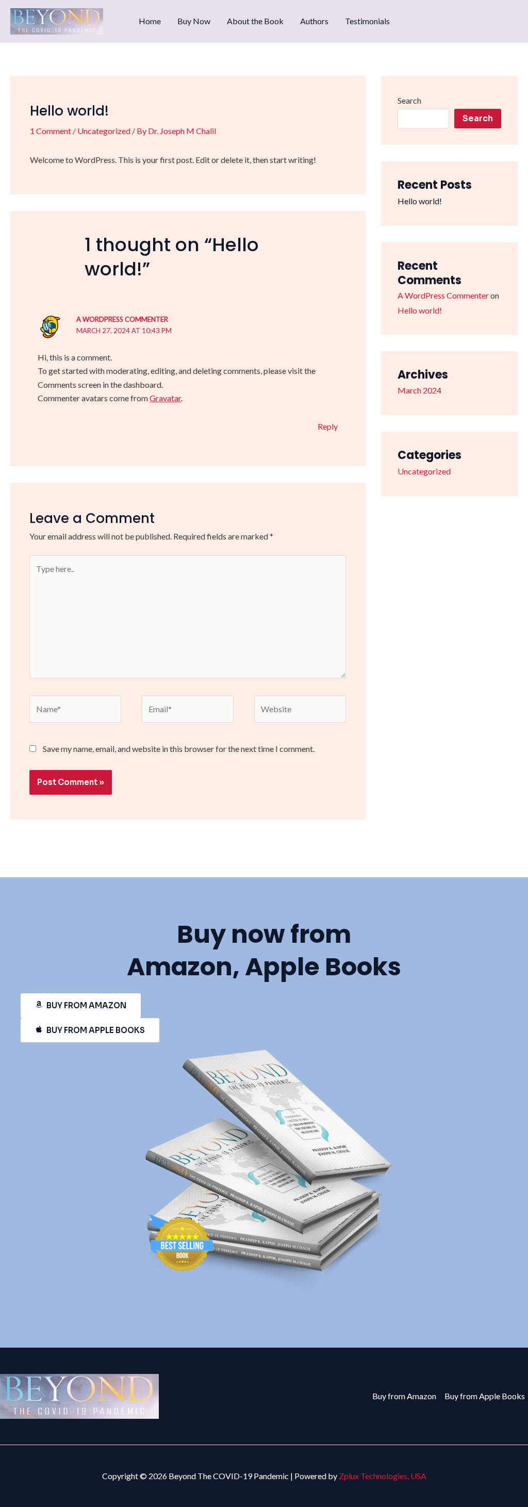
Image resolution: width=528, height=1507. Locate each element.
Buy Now (193, 21)
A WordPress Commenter (122, 319)
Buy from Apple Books (484, 1396)
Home (150, 21)
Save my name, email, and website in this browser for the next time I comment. (179, 749)
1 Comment (50, 131)
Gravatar (165, 398)
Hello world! (420, 201)
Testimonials (367, 21)
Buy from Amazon (404, 1396)
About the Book (255, 21)
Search (409, 100)
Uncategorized (103, 131)
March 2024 (419, 390)
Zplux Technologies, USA (382, 1476)
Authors (314, 21)
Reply (328, 426)
